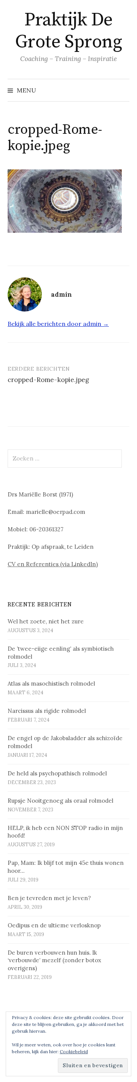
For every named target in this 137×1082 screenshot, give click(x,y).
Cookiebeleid (74, 1051)
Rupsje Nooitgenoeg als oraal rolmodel (60, 800)
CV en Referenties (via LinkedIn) (53, 564)
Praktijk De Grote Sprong (68, 31)
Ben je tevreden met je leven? (49, 898)
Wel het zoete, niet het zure (46, 621)
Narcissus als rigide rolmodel (47, 710)
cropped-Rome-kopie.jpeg (48, 380)
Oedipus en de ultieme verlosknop (54, 925)
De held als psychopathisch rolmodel (57, 773)
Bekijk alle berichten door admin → (58, 323)
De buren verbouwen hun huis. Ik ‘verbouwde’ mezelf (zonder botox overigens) (54, 960)
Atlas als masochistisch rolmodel (51, 683)
